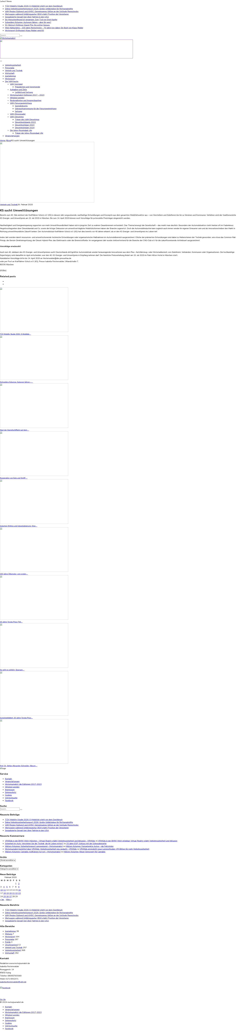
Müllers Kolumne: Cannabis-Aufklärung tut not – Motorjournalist (33, 851)
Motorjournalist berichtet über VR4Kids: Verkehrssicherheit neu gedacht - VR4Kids (41, 849)
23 (19, 893)
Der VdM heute (11, 81)
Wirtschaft (9, 73)
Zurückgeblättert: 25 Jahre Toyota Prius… (16, 718)
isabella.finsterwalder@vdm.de (13, 982)
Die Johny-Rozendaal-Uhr (21, 130)
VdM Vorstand (16, 84)
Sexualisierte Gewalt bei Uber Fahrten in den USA (27, 17)
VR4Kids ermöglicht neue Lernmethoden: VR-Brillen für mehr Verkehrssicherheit (114, 849)
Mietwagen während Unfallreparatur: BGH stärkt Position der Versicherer (37, 14)
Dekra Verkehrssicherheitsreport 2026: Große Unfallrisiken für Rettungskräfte (39, 8)
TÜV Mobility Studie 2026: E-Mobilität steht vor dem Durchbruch (33, 6)
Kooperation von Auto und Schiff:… (13, 478)
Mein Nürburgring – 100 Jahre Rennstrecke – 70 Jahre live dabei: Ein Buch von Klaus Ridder (44, 27)
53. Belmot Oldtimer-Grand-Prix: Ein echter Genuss (27, 25)
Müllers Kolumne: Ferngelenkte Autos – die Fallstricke (89, 846)
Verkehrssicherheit (13, 65)
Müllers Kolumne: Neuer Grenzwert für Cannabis (84, 851)
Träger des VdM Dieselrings (27, 119)
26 (7, 896)
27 (10, 896)
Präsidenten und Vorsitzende (27, 87)
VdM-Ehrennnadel (18, 114)
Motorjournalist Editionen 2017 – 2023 (27, 95)
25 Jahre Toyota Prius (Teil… (11, 622)
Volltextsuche (11, 797)
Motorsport (10, 78)
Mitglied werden (17, 97)
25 (4, 896)
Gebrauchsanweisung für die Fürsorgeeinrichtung (35, 108)
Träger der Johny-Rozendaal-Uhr (29, 133)
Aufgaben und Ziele (18, 89)
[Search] (21, 35)
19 (7, 893)
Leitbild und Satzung (24, 92)
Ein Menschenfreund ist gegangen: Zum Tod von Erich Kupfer (31, 19)
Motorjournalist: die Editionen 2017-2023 (23, 784)
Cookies (8, 795)
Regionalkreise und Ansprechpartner (25, 100)
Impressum (10, 789)
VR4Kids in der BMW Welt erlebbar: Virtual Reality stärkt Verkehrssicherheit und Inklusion (137, 841)
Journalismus (10, 76)
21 (13, 893)
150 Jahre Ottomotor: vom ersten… (14, 574)
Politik (8, 942)
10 (1, 890)
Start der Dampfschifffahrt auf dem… (14, 430)
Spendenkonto (21, 106)
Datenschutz (10, 792)
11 (4, 890)
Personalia (9, 68)
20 (10, 893)
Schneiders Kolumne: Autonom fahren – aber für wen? (28, 22)
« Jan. (2, 899)
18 (4, 893)
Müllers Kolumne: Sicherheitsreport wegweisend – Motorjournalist (34, 846)
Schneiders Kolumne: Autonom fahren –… (16, 382)
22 (16, 893)
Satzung (18, 111)
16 (19, 890)
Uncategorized (11, 944)
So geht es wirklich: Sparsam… (12, 670)
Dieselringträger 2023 (24, 125)
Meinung (8, 934)
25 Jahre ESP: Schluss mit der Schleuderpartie (86, 843)
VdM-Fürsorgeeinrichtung (21, 103)
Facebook (9, 800)
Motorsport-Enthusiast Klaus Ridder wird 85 (24, 30)
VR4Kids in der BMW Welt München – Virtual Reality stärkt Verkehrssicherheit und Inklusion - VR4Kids (50, 841)
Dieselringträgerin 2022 (25, 122)
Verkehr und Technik (13, 70)
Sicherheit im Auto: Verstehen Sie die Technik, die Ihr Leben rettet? (34, 843)
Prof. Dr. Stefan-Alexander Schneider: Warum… (18, 766)
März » (9, 899)
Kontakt (8, 778)
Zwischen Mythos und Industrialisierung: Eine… (18, 526)
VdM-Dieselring (17, 116)
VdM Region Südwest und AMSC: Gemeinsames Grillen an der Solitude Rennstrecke (41, 11)
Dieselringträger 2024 (24, 127)
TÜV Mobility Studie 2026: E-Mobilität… (15, 334)
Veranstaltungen (12, 136)
